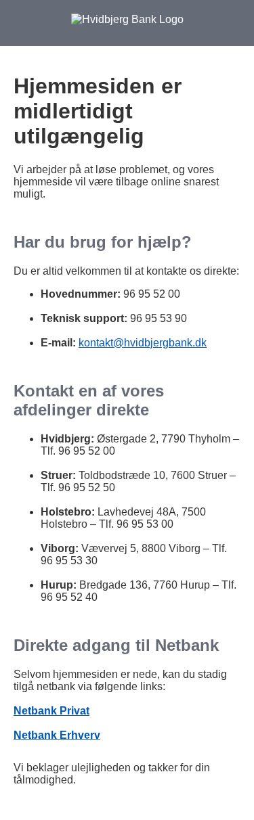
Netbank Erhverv (57, 735)
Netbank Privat (51, 710)
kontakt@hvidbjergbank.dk (143, 342)
